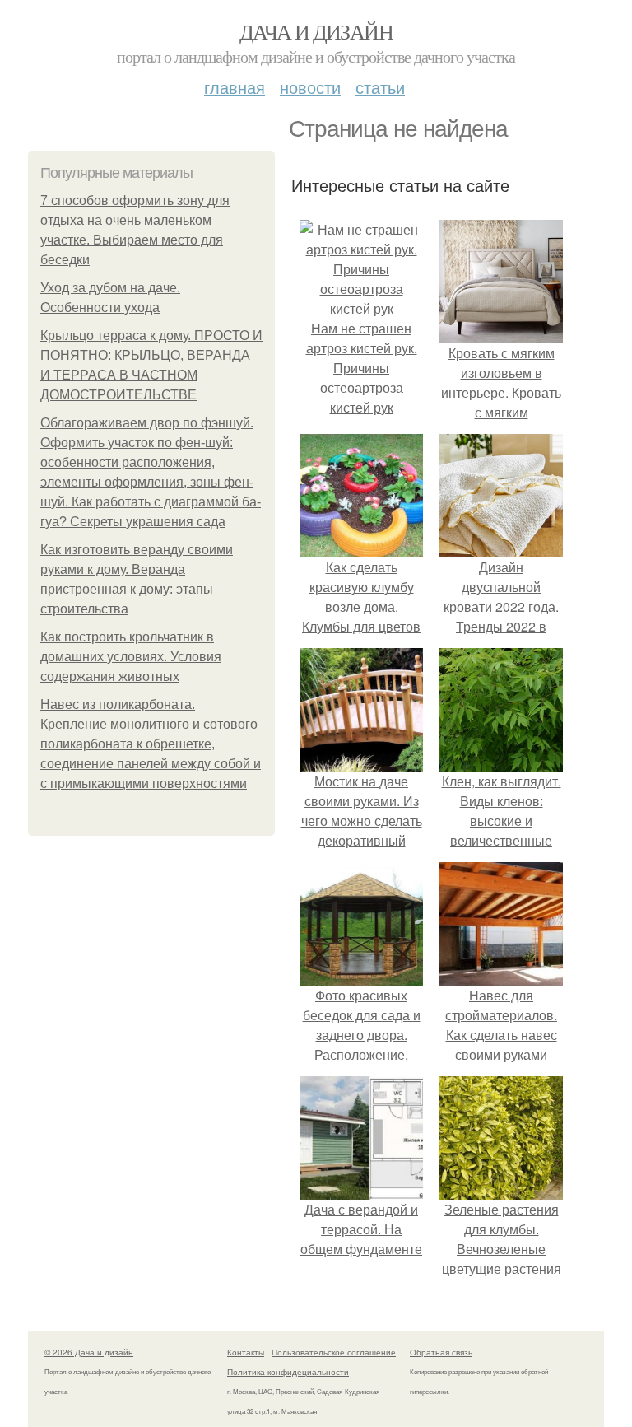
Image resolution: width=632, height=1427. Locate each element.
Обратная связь (441, 1352)
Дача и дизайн (316, 31)
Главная (234, 87)
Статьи (380, 87)
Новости (310, 87)
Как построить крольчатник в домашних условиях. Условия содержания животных (130, 656)
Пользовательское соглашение (334, 1352)
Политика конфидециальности (288, 1372)
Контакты (245, 1352)
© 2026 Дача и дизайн (88, 1352)
